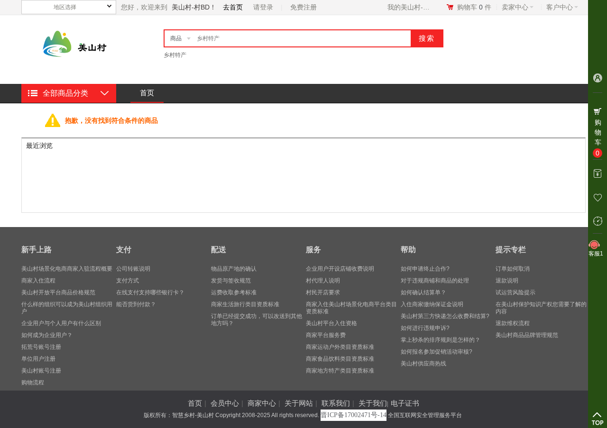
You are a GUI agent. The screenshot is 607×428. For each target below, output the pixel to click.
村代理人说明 (323, 280)
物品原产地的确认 (234, 268)
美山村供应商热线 (423, 363)
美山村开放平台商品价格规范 (58, 292)
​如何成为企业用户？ (47, 335)
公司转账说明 (133, 268)
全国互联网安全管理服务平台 (425, 415)
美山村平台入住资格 (331, 323)
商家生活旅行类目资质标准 (245, 304)
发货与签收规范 (231, 280)
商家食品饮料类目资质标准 (340, 358)
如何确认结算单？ (423, 292)
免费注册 (303, 7)
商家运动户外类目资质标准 (340, 347)
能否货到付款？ (136, 304)
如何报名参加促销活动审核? (436, 351)
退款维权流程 (513, 323)
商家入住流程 (38, 280)
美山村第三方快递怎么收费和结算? (445, 316)
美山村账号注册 (41, 370)
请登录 (263, 7)
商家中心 (262, 403)
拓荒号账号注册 (41, 347)
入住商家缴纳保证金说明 (432, 304)
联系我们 (336, 403)
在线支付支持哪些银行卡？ (150, 292)
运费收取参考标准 (234, 292)
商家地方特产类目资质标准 (340, 370)
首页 (147, 93)
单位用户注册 (38, 358)
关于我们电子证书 (389, 403)
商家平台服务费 (326, 335)
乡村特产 (175, 55)
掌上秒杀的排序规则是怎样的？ (440, 340)
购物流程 (32, 382)
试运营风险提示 (515, 292)
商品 (176, 38)
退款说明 (507, 280)
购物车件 (474, 7)
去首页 (233, 7)
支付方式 (127, 280)
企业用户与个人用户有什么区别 (61, 323)
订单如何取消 (513, 268)
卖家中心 (515, 7)
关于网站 (299, 403)
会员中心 (225, 403)
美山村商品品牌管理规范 (527, 335)
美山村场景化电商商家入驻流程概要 (66, 268)
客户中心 (559, 7)
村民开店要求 (323, 292)
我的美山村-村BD (410, 7)
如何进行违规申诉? (425, 328)
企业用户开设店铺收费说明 (340, 268)
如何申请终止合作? (425, 268)
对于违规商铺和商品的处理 (435, 280)
